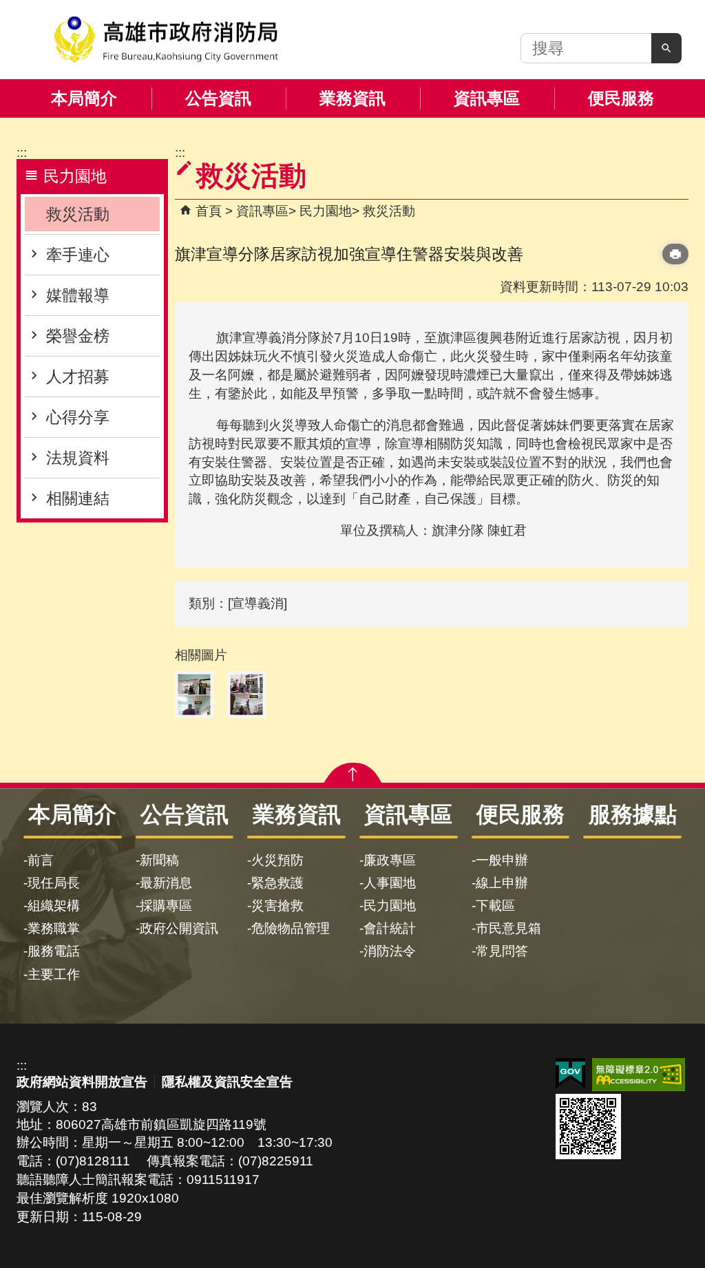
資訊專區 (487, 98)
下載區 (495, 905)
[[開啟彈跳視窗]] (194, 694)
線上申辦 (502, 883)
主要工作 (54, 974)
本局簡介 (84, 98)
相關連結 (77, 498)
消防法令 (390, 951)
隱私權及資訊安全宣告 (227, 1082)
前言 (41, 860)
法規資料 (77, 458)
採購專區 (166, 905)
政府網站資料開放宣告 (82, 1082)
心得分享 (77, 417)
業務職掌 (54, 928)
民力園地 (325, 211)
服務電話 (54, 951)
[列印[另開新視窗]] (675, 254)
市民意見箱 (508, 928)
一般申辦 (502, 860)
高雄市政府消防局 (166, 40)
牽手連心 (77, 255)
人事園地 (390, 883)
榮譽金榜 (77, 336)
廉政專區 (390, 860)
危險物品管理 (290, 928)
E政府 (570, 1073)
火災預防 (277, 860)
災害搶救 (277, 905)
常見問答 (502, 951)
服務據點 (633, 814)
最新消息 (166, 883)
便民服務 (621, 98)
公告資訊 (218, 98)
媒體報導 (77, 295)
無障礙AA (638, 1074)
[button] (666, 48)
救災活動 (77, 214)
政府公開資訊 (179, 928)
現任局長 (54, 883)
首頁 (209, 211)
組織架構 (54, 905)
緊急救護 (277, 883)
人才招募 (77, 376)
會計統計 (390, 928)
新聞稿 (159, 860)
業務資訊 (352, 98)
